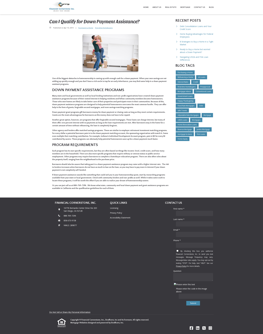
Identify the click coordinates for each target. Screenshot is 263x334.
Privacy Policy (116, 213)
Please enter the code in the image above (191, 290)
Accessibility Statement (120, 217)
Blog (211, 7)
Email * (176, 230)
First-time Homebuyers (104, 28)
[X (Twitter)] (204, 328)
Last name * (178, 219)
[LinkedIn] (197, 328)
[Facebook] (191, 328)
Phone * (177, 240)
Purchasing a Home (85, 28)
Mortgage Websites (79, 323)
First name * (178, 208)
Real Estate (170, 7)
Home (146, 7)
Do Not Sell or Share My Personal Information (69, 312)
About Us (156, 7)
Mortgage (185, 7)
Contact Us (199, 7)
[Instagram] (210, 328)
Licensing (114, 208)
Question (177, 271)
